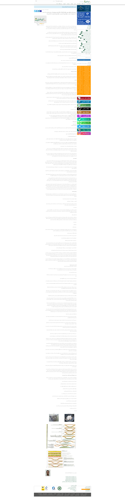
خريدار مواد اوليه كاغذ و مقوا (86, 32)
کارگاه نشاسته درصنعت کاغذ (72, 487)
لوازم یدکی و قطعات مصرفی (86, 52)
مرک (74, 491)
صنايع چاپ (88, 42)
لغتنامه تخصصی (67, 494)
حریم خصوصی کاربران (83, 494)
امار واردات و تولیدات (87, 487)
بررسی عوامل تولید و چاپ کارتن (72, 488)
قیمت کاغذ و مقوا (87, 488)
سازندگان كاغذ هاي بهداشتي (86, 44)
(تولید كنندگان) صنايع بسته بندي (85, 34)
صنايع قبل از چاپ (87, 49)
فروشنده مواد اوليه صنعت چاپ (86, 45)
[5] (43, 23)
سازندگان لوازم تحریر (87, 50)
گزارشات (64, 3)
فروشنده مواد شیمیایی (87, 47)
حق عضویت (71, 494)
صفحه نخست (88, 3)
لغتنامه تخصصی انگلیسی (60, 494)
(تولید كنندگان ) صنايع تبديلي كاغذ (85, 48)
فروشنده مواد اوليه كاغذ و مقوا (86, 33)
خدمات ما (82, 493)
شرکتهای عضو (79, 3)
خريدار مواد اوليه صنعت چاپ (86, 43)
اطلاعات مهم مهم (88, 486)
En (57, 3)
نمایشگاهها (87, 490)
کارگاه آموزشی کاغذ (73, 486)
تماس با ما (77, 493)
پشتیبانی (69, 493)
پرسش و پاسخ (50, 493)
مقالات (72, 3)
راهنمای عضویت (77, 494)
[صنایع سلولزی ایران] (87, 1)
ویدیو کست (74, 490)
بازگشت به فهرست (73, 485)
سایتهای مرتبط (45, 493)
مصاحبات (68, 3)
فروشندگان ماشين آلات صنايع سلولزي (85, 37)
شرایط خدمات (40, 493)
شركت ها (88, 30)
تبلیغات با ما (73, 493)
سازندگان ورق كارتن (87, 39)
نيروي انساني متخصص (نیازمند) (85, 38)
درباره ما (86, 493)
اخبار (75, 3)
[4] (42, 23)
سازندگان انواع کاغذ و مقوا (86, 35)
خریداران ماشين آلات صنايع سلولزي (85, 40)
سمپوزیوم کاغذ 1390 (73, 489)
